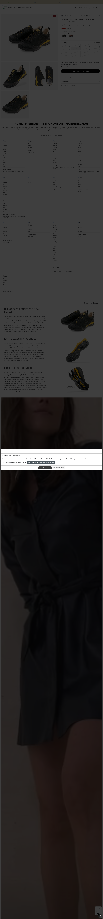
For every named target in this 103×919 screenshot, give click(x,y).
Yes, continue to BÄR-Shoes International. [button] (41, 462)
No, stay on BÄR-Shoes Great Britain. (14, 462)
